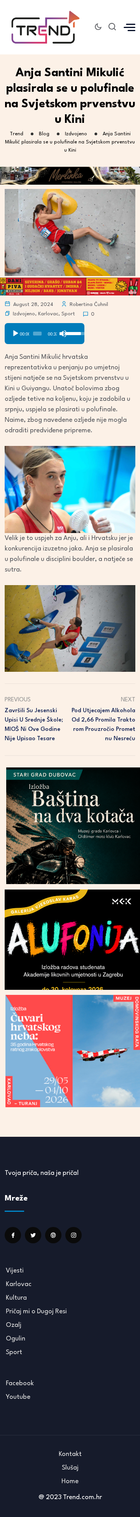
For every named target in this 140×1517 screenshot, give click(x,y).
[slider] (37, 334)
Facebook (20, 1383)
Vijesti (15, 1270)
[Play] (15, 333)
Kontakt (70, 1454)
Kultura (16, 1298)
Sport (68, 313)
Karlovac (48, 313)
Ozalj (13, 1325)
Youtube (18, 1397)
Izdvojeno (24, 313)
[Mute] (63, 333)
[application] (44, 331)
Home (70, 1481)
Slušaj (70, 1468)
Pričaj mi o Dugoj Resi (36, 1311)
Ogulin (15, 1338)
